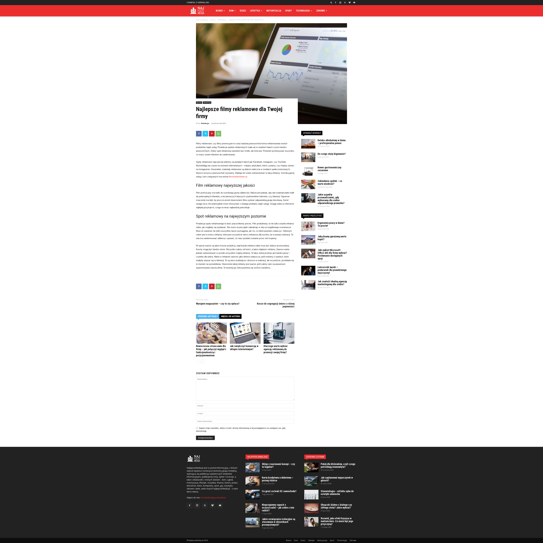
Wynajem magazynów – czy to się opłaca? (217, 303)
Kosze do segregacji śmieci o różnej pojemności (275, 305)
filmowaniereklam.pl (238, 176)
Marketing (222, 20)
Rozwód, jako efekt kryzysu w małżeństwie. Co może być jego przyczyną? (337, 521)
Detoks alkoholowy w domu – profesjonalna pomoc (332, 142)
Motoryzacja (273, 10)
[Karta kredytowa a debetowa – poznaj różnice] (252, 481)
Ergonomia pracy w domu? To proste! (331, 224)
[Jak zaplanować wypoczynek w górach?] (311, 481)
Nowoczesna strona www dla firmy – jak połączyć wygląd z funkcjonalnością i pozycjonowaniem (211, 351)
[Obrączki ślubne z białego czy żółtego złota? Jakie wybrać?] (311, 508)
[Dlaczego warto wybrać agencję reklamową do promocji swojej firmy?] (279, 333)
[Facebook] (335, 2)
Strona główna (201, 20)
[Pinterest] (212, 133)
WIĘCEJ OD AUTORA (230, 316)
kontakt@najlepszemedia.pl (213, 497)
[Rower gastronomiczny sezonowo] (308, 171)
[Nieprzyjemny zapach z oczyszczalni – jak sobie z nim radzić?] (252, 508)
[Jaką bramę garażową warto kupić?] (308, 240)
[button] (331, 2)
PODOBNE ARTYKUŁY (208, 316)
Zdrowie (320, 10)
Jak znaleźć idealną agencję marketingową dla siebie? (332, 283)
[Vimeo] (349, 2)
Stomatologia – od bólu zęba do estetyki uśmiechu (337, 492)
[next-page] (202, 361)
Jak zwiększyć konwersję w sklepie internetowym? (244, 348)
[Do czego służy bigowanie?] (308, 157)
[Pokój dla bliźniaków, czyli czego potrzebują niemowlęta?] (311, 467)
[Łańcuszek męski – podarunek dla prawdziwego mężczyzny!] (308, 271)
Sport (288, 10)
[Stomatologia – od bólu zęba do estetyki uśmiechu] (311, 495)
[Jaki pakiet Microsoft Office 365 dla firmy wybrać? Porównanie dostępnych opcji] (308, 253)
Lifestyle (255, 10)
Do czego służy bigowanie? (332, 153)
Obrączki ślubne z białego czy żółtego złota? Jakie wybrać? (336, 506)
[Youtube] (354, 2)
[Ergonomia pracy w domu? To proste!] (308, 226)
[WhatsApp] (218, 133)
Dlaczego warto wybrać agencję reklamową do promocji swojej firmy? (275, 349)
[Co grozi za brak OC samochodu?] (252, 495)
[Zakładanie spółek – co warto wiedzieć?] (308, 184)
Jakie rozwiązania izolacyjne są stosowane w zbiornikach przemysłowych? (278, 522)
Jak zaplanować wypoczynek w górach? (337, 479)
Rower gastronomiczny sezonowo (329, 169)
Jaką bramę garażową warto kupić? (332, 238)
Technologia (303, 10)
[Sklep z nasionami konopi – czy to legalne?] (252, 467)
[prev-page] (198, 361)
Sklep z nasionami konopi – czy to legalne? (278, 465)
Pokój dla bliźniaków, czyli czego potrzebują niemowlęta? (338, 465)
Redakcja (205, 123)
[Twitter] (345, 2)
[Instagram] (340, 2)
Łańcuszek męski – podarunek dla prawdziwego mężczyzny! (332, 270)
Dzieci (243, 10)
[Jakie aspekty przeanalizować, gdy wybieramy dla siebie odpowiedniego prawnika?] (308, 198)
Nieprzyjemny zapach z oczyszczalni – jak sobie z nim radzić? (278, 507)
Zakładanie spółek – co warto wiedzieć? (330, 182)
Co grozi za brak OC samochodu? (279, 491)
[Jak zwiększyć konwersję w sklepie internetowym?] (245, 333)
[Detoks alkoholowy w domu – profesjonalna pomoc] (308, 144)
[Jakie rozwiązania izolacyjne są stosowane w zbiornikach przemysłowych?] (252, 522)
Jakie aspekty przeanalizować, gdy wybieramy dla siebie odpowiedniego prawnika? (331, 199)
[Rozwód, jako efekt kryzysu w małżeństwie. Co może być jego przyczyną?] (311, 522)
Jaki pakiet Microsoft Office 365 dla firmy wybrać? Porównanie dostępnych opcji (332, 254)
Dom (231, 10)
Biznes (219, 10)
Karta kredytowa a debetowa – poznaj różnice (277, 479)
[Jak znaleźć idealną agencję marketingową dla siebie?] (308, 285)
